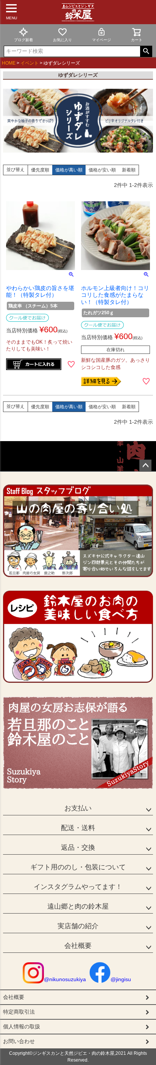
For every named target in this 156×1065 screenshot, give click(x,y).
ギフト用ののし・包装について (78, 867)
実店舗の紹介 (78, 926)
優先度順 (40, 170)
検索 (146, 51)
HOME (9, 63)
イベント (29, 63)
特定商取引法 (19, 1012)
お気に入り (62, 40)
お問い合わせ (19, 1041)
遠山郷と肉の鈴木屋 (78, 906)
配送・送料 (78, 828)
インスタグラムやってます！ (78, 887)
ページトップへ (145, 466)
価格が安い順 (102, 170)
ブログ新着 (23, 40)
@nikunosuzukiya (65, 979)
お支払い (78, 808)
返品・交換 (78, 847)
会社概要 (78, 945)
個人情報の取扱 (21, 1026)
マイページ (101, 40)
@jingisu (121, 979)
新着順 (129, 170)
